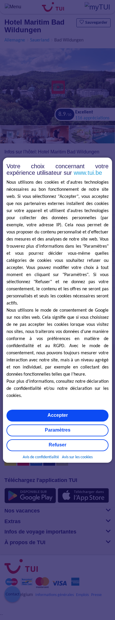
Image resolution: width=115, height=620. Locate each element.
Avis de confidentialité (41, 457)
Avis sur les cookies (77, 457)
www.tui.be (88, 172)
